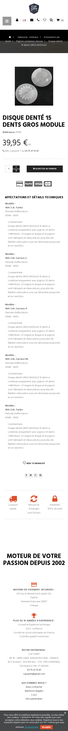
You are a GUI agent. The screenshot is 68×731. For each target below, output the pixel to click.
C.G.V (34, 695)
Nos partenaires (34, 699)
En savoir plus (31, 727)
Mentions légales (34, 691)
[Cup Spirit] (34, 9)
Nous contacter (34, 687)
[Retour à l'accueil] (10, 37)
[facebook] (26, 475)
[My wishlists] (44, 20)
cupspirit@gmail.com (34, 674)
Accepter (46, 727)
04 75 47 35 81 (32, 151)
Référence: (9, 132)
